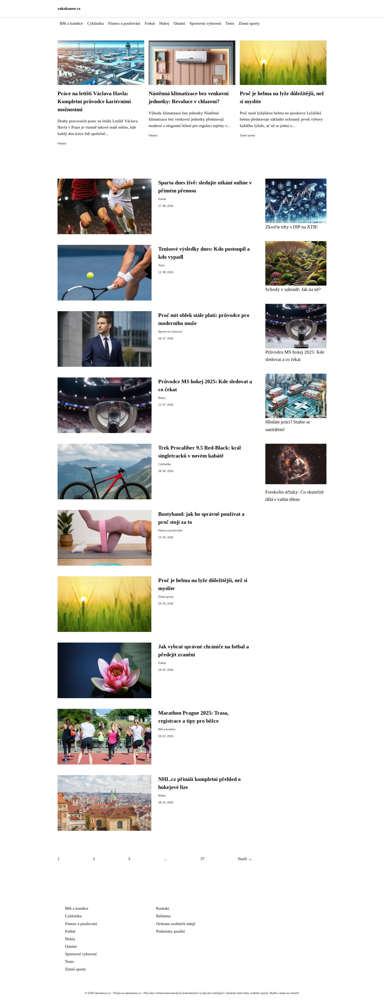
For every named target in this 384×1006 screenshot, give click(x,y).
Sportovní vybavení (205, 23)
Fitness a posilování (124, 23)
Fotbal (150, 23)
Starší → (245, 859)
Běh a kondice (71, 23)
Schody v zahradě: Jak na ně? (293, 289)
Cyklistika (95, 23)
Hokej (164, 23)
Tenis (230, 23)
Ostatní (179, 23)
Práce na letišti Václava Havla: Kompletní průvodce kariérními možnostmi (94, 101)
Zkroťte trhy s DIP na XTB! (291, 226)
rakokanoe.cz (69, 8)
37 (202, 859)
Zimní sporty (249, 23)
